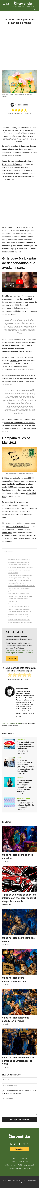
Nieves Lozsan (21, 774)
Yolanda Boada (21, 105)
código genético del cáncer (17, 526)
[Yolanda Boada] (13, 105)
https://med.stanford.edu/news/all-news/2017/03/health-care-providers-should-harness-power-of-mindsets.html (20, 619)
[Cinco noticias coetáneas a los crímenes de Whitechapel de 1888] (19, 1042)
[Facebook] (18, 121)
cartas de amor (30, 146)
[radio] (10, 675)
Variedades (17, 723)
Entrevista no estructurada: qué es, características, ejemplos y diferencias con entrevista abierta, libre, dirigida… (25, 765)
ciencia (24, 248)
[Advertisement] (19, 47)
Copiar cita (12, 658)
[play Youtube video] (19, 282)
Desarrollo (21, 739)
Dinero (19, 757)
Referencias (8, 552)
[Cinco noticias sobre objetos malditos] (19, 839)
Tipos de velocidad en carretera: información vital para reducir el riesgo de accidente (19, 898)
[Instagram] (23, 1144)
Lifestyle (20, 778)
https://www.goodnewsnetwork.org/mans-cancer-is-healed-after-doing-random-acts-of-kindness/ (20, 569)
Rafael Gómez (6, 904)
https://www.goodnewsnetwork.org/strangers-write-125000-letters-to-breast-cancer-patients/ (21, 588)
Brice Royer (25, 230)
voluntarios (14, 360)
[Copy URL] (28, 121)
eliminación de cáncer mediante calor (19, 422)
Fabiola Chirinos (22, 794)
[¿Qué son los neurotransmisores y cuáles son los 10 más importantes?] (9, 802)
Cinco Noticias (7, 723)
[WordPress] (20, 716)
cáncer (31, 302)
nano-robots (7, 532)
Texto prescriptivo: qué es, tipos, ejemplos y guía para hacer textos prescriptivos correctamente (25, 746)
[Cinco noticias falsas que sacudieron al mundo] (19, 1002)
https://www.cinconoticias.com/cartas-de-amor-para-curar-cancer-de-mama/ (19, 651)
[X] (13, 121)
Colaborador (21, 810)
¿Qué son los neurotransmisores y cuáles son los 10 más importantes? (25, 804)
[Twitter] (10, 1144)
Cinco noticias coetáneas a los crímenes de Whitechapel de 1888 (18, 1060)
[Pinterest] (28, 1144)
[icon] (7, 4)
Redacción (5, 861)
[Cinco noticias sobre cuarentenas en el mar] (19, 962)
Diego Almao (21, 753)
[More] (33, 121)
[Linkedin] (15, 1144)
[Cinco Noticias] (19, 1136)
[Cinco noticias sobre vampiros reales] (19, 922)
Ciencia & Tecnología (24, 798)
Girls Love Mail (26, 299)
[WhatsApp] (23, 121)
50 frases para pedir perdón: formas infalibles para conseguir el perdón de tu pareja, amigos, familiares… (25, 785)
